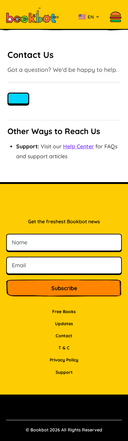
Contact (64, 335)
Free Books (64, 311)
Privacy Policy (64, 360)
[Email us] (18, 98)
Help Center (78, 146)
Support (64, 372)
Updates (64, 323)
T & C (64, 348)
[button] (115, 17)
